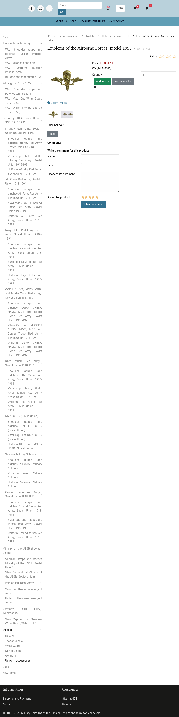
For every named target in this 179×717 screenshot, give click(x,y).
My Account (116, 21)
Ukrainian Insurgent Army (18, 583)
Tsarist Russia (14, 641)
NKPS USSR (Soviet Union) (21, 416)
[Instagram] (40, 8)
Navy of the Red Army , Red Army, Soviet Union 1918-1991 (22, 234)
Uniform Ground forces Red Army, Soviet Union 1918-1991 (25, 537)
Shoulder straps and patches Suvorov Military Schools (25, 464)
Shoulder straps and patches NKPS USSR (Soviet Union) (25, 426)
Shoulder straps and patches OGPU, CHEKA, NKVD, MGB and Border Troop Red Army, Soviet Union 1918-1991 (25, 312)
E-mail (51, 165)
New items (9, 672)
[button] (145, 8)
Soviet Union (13, 650)
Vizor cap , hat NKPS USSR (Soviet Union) (25, 437)
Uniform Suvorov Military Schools (25, 484)
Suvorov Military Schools (20, 454)
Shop (6, 37)
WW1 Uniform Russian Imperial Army (23, 70)
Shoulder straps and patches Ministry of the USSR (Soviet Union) (23, 563)
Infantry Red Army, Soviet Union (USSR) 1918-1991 (22, 131)
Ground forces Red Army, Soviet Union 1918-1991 (22, 494)
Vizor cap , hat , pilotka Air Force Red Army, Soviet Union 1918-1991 (25, 207)
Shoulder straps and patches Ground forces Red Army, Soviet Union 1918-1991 (25, 508)
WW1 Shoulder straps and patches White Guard (23, 91)
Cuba (6, 667)
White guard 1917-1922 (17, 83)
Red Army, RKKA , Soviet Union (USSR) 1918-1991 (21, 120)
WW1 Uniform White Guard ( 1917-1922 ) (23, 110)
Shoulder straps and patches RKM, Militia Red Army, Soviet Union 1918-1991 (25, 377)
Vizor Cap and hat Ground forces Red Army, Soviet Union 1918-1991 (25, 524)
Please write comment (61, 174)
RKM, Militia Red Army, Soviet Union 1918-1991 (22, 363)
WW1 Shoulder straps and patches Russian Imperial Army (23, 54)
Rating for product (58, 197)
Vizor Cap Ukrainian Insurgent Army (23, 591)
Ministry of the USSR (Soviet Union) (21, 550)
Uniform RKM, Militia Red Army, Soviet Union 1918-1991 (25, 406)
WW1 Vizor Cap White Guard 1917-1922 (23, 100)
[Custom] (49, 8)
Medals (7, 629)
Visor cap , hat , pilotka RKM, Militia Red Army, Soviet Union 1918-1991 (25, 393)
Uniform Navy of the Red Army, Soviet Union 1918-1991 (25, 279)
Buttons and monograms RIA (23, 77)
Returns (67, 704)
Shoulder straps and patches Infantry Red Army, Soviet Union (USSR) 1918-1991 (25, 145)
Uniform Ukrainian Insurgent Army (23, 600)
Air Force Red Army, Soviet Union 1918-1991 (22, 181)
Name (51, 156)
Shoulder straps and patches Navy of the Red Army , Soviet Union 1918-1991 (25, 251)
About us (61, 21)
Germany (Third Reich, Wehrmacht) (21, 611)
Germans (10, 655)
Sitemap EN (69, 698)
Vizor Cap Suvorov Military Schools (25, 475)
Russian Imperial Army (16, 43)
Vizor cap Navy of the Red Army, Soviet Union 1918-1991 (25, 266)
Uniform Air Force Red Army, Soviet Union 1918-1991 (25, 220)
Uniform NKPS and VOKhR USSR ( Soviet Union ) (25, 446)
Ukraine (10, 636)
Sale (73, 21)
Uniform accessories (17, 660)
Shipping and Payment (17, 698)
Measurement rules (92, 21)
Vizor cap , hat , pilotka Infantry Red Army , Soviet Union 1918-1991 (25, 160)
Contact (7, 704)
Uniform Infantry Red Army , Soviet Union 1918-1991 (25, 171)
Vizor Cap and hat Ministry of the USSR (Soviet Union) (23, 574)
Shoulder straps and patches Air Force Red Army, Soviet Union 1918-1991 (25, 193)
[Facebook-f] (31, 8)
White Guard (12, 646)
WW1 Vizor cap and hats (20, 63)
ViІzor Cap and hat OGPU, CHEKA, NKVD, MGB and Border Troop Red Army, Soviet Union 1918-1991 (25, 331)
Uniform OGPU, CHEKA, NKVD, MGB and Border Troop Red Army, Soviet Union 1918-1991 (25, 349)
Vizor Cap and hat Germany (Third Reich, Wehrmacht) (23, 621)
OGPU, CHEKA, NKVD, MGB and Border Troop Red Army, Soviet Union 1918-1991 (23, 293)
